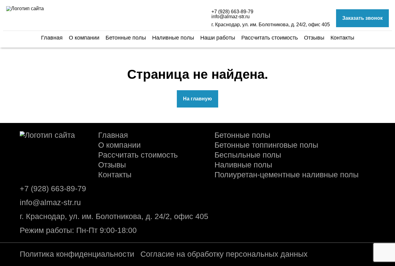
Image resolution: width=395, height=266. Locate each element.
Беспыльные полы (247, 155)
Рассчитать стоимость (269, 38)
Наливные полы (173, 38)
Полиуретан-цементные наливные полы (286, 175)
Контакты (342, 38)
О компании (84, 38)
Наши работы (217, 38)
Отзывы (314, 38)
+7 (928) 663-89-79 (232, 11)
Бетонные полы (126, 38)
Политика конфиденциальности (77, 254)
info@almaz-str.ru (230, 16)
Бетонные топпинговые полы (266, 145)
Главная (52, 38)
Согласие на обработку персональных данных (224, 254)
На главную (197, 98)
